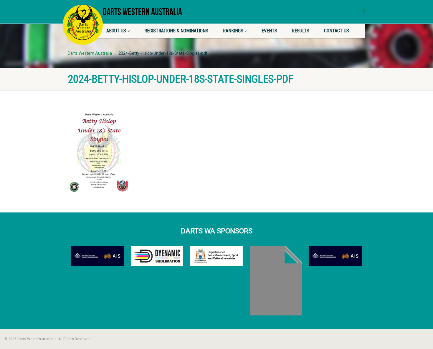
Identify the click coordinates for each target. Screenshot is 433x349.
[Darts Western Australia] (83, 24)
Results (300, 31)
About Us (116, 31)
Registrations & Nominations (176, 31)
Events (269, 31)
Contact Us (336, 31)
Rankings (233, 31)
